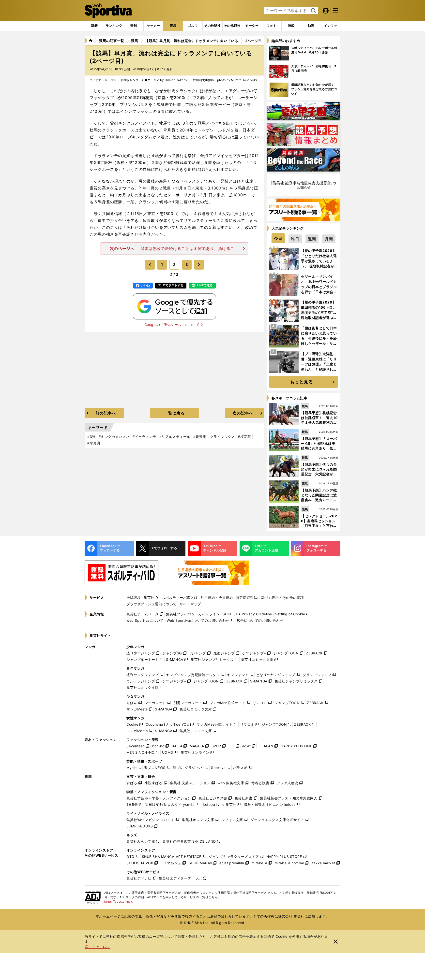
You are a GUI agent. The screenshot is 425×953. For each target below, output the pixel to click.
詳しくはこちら (97, 947)
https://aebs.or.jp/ (119, 901)
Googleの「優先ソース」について (171, 324)
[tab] (133, 26)
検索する (313, 11)
